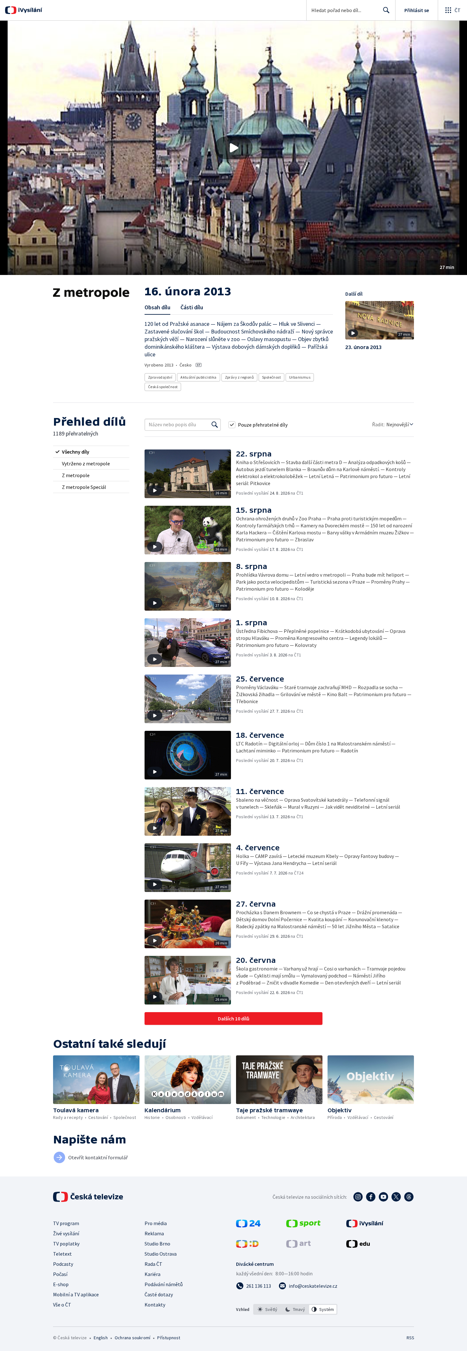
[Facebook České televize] (371, 1197)
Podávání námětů (164, 1284)
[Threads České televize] (409, 1197)
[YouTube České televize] (383, 1197)
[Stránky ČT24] (248, 1225)
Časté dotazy (159, 1294)
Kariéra (152, 1274)
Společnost (271, 377)
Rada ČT (153, 1264)
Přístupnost (168, 1338)
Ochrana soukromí (132, 1338)
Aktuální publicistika (198, 377)
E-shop (61, 1284)
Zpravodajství (160, 377)
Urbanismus (299, 377)
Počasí (60, 1274)
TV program (66, 1223)
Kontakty (155, 1304)
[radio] (91, 451)
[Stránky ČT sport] (303, 1225)
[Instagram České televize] (358, 1197)
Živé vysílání (66, 1233)
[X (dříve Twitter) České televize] (396, 1197)
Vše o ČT (62, 1304)
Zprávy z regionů (239, 377)
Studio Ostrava (161, 1254)
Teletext (62, 1254)
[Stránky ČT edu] (358, 1246)
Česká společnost (163, 386)
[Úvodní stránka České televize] (88, 1197)
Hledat (386, 10)
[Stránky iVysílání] (364, 1225)
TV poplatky (66, 1243)
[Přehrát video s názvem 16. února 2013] (233, 147)
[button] (233, 148)
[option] (267, 1309)
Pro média (156, 1223)
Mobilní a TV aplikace (76, 1294)
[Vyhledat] (215, 424)
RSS (410, 1338)
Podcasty (63, 1264)
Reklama (154, 1233)
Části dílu (191, 307)
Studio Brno (157, 1243)
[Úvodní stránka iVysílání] (29, 10)
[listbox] (295, 1309)
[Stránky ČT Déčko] (247, 1246)
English (100, 1338)
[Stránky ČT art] (298, 1246)
